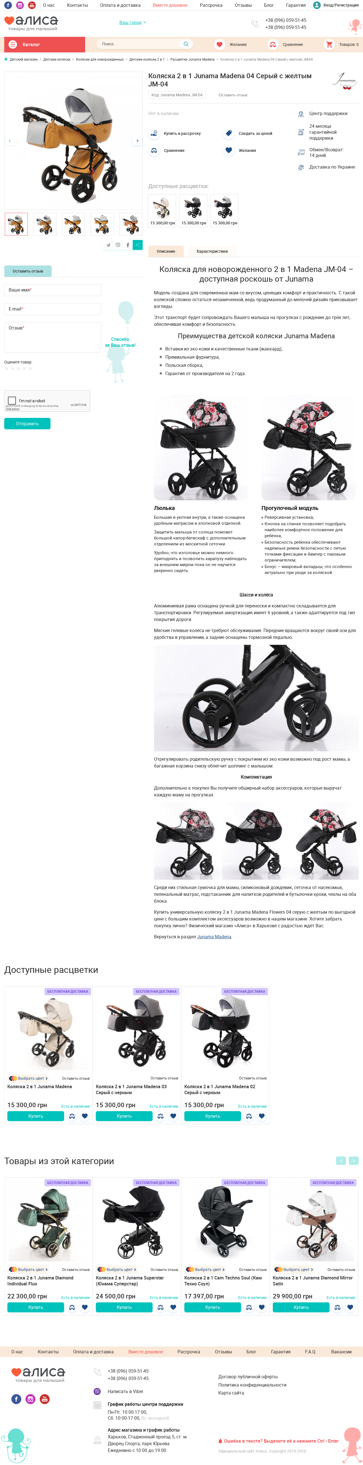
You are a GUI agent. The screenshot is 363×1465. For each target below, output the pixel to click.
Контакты (77, 5)
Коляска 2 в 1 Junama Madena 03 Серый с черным (131, 1089)
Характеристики (212, 251)
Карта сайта (231, 1393)
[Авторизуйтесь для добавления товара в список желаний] (85, 1116)
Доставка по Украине (332, 167)
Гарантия (296, 5)
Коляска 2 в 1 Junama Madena (39, 1086)
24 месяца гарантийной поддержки (323, 132)
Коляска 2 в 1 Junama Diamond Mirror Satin (313, 1281)
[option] (73, 141)
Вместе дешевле (170, 5)
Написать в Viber (125, 1391)
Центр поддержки (328, 113)
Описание (166, 251)
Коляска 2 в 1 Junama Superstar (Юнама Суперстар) (130, 1281)
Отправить (27, 423)
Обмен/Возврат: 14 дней (326, 153)
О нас (49, 5)
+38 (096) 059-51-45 (285, 20)
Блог (269, 5)
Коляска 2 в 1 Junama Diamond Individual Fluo (40, 1281)
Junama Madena (214, 937)
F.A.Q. (310, 1352)
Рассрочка (211, 5)
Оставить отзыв (28, 271)
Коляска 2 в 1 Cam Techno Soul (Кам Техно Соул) (223, 1281)
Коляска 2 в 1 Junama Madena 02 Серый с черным (219, 1089)
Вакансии (341, 1352)
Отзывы (243, 5)
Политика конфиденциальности (252, 1385)
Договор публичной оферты (248, 1376)
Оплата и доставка (120, 5)
